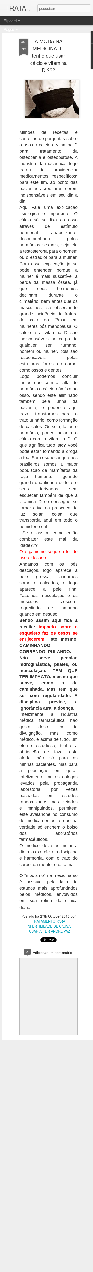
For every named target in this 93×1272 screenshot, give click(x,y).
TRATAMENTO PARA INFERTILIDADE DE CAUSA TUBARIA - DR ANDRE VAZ (49, 926)
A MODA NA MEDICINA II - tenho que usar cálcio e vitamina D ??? (48, 56)
